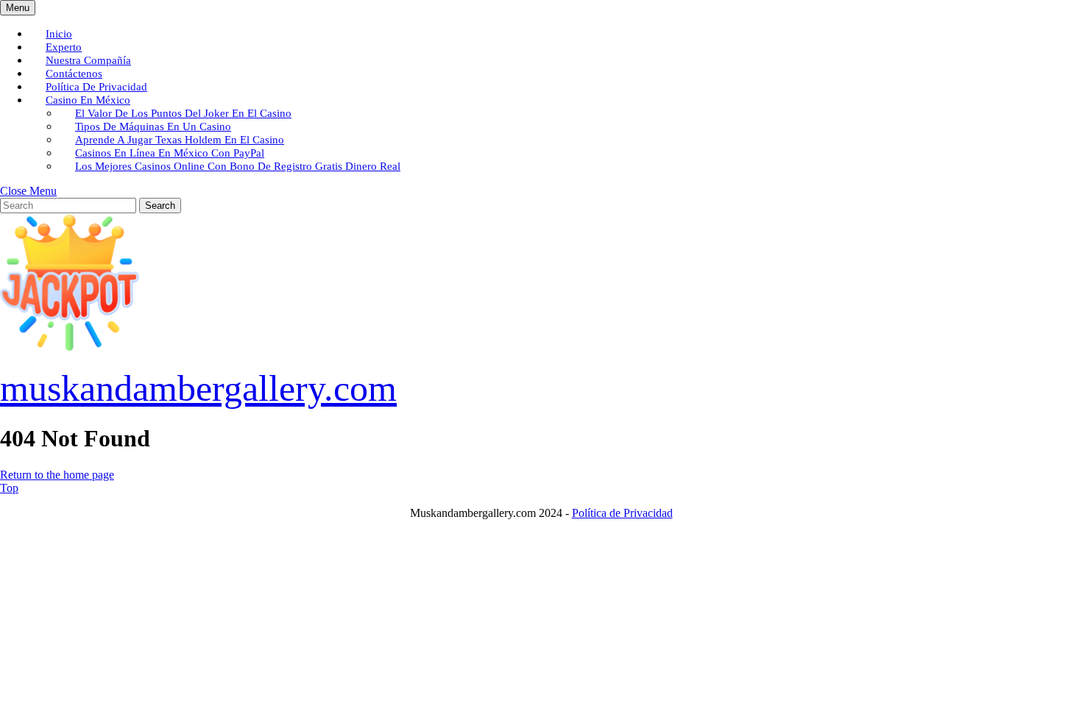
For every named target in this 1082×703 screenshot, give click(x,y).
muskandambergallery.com (198, 388)
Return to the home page (57, 474)
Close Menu (28, 191)
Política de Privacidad (622, 513)
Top (9, 488)
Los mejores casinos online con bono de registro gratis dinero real (237, 166)
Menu (20, 7)
